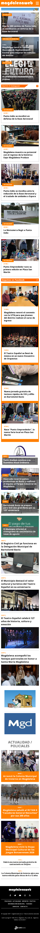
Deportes (25, 901)
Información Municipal (16, 904)
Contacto (23, 906)
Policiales (8, 901)
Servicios (16, 906)
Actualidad (17, 901)
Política (32, 901)
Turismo (29, 904)
